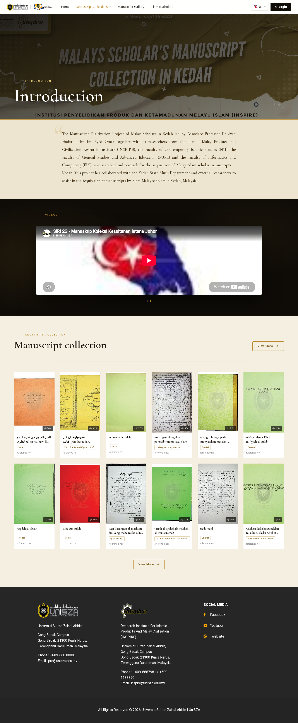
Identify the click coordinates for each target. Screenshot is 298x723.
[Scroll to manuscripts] (279, 104)
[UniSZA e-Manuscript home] (30, 7)
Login (283, 7)
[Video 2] (150, 301)
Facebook (217, 615)
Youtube (216, 626)
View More (265, 346)
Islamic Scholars (162, 7)
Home (65, 7)
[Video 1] (147, 301)
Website (217, 636)
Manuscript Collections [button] (92, 7)
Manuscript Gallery (131, 7)
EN (260, 7)
